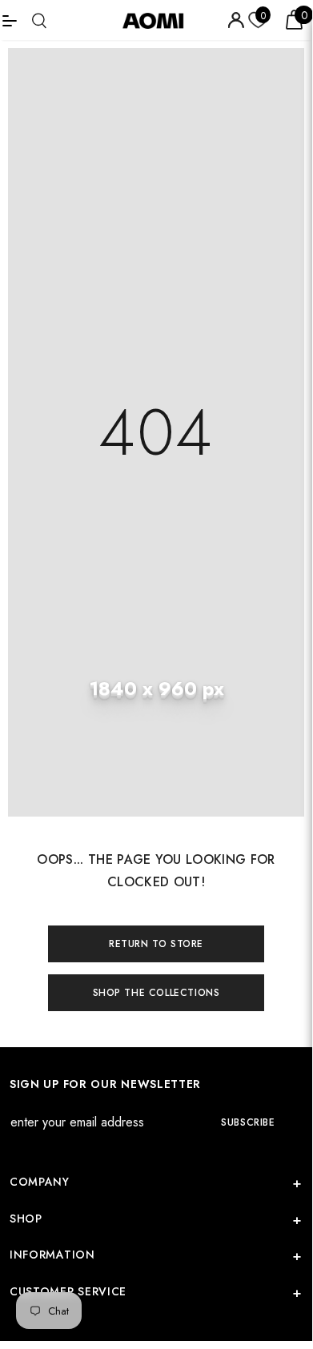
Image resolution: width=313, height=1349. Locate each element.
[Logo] (158, 20)
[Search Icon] (39, 20)
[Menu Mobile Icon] (9, 20)
